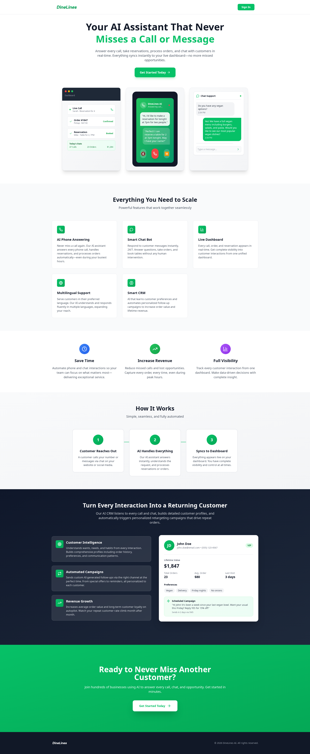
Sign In (246, 7)
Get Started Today (153, 72)
